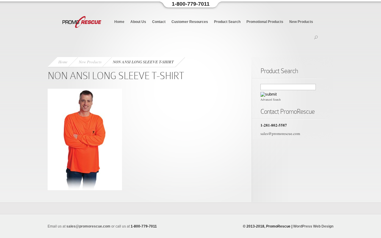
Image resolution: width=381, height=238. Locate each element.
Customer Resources (189, 22)
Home (119, 22)
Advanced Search (270, 99)
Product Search (227, 22)
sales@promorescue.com (280, 133)
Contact (158, 22)
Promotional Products (264, 22)
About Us (138, 22)
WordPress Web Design (313, 226)
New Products (301, 22)
